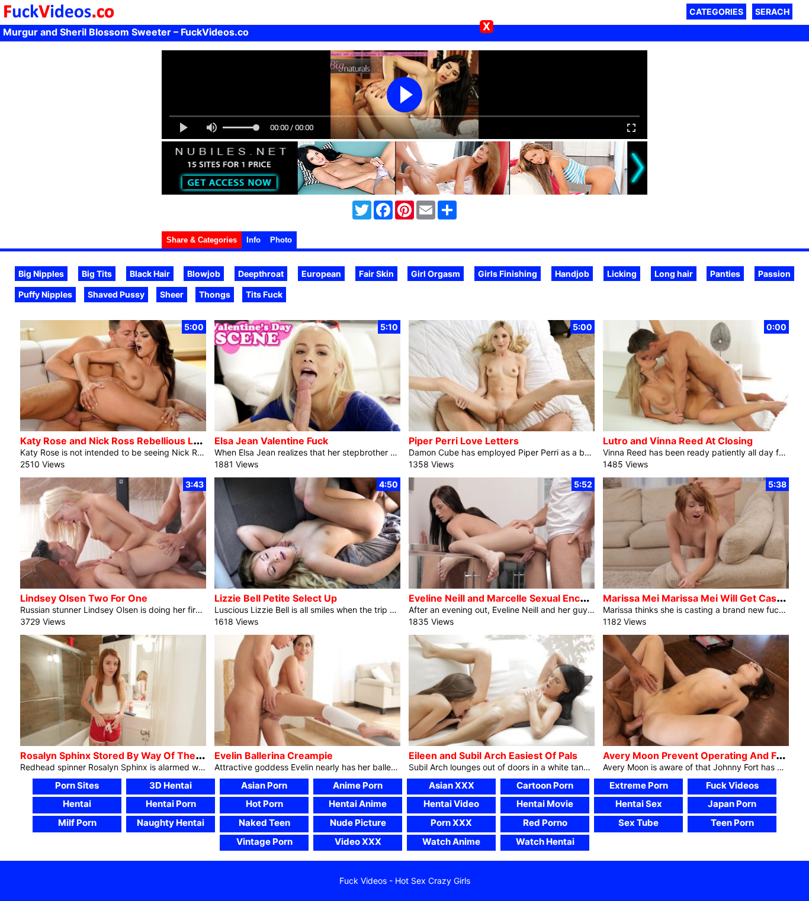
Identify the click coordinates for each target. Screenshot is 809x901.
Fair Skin (376, 274)
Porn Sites (77, 785)
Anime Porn (358, 785)
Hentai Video (451, 803)
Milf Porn (77, 822)
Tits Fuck (264, 294)
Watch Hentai (545, 841)
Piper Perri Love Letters (464, 441)
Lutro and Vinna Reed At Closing (678, 441)
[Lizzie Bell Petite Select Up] (307, 585)
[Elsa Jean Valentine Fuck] (307, 428)
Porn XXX (451, 822)
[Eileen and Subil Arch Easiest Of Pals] (502, 743)
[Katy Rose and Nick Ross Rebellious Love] (113, 428)
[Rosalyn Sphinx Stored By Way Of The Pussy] (113, 743)
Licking (622, 274)
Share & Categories (201, 239)
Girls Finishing (507, 274)
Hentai (77, 803)
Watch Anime (451, 841)
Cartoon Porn (544, 785)
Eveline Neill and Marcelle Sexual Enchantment (517, 598)
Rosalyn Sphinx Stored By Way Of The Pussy (123, 755)
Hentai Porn (171, 803)
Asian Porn (264, 785)
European (321, 274)
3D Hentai (170, 785)
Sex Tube (638, 822)
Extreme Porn (638, 785)
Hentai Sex (638, 803)
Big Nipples (41, 274)
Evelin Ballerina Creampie (273, 755)
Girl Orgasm (435, 274)
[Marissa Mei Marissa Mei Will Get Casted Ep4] (696, 585)
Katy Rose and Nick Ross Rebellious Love (115, 441)
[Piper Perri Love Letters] (502, 428)
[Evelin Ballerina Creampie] (307, 743)
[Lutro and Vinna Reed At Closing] (696, 428)
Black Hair (150, 274)
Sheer (172, 294)
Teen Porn (732, 822)
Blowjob (203, 274)
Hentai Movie (544, 803)
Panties (725, 274)
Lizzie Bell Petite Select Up (275, 598)
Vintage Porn (264, 841)
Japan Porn (732, 803)
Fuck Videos (732, 785)
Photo (281, 239)
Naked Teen (264, 822)
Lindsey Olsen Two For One (83, 598)
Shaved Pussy (116, 294)
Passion (774, 274)
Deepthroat (261, 274)
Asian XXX (451, 785)
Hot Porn (264, 803)
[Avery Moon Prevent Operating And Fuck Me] (696, 743)
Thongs (214, 294)
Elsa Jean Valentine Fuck (271, 441)
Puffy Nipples (45, 294)
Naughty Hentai (170, 822)
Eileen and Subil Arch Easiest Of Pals (493, 755)
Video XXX (358, 841)
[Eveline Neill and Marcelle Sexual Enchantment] (502, 585)
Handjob (572, 274)
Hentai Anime (358, 803)
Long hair (673, 274)
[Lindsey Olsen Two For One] (113, 585)
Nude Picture (358, 822)
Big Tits (97, 274)
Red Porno (545, 822)
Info (253, 239)
